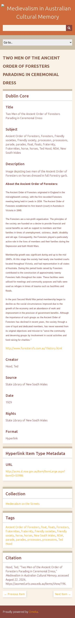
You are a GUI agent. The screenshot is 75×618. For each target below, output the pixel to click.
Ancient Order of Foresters (23, 527)
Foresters (63, 527)
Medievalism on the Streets (23, 503)
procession (34, 539)
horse (19, 535)
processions (49, 539)
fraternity (27, 531)
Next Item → (63, 594)
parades (21, 539)
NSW (60, 535)
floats (51, 527)
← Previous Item (14, 594)
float (44, 527)
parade (10, 539)
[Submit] (69, 28)
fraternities (13, 531)
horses (28, 535)
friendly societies (45, 531)
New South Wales (44, 535)
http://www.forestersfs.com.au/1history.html (34, 348)
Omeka (33, 611)
